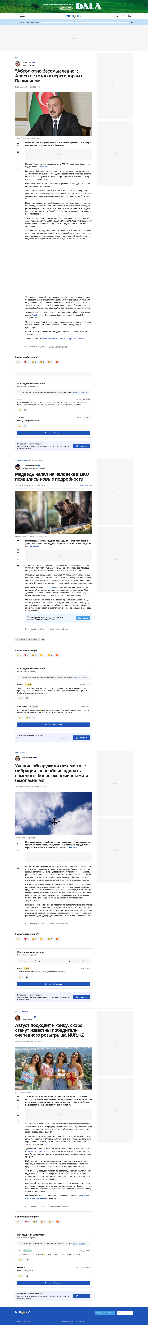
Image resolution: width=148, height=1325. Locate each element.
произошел (50, 587)
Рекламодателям (125, 1313)
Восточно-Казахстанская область (27, 639)
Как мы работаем (21, 1012)
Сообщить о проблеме (104, 1313)
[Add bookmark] (18, 168)
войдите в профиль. (80, 392)
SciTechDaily (71, 847)
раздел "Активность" (36, 1151)
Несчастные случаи (36, 461)
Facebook (36, 315)
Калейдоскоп (20, 752)
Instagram (83, 446)
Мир (16, 57)
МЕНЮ (22, 16)
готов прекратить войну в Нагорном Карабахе (63, 339)
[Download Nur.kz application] (74, 6)
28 (20, 1221)
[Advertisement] (74, 38)
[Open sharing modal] (18, 160)
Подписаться (83, 618)
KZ (117, 16)
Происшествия (21, 461)
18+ (42, 639)
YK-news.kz (34, 546)
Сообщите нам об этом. (58, 347)
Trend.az (43, 167)
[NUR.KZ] (74, 16)
